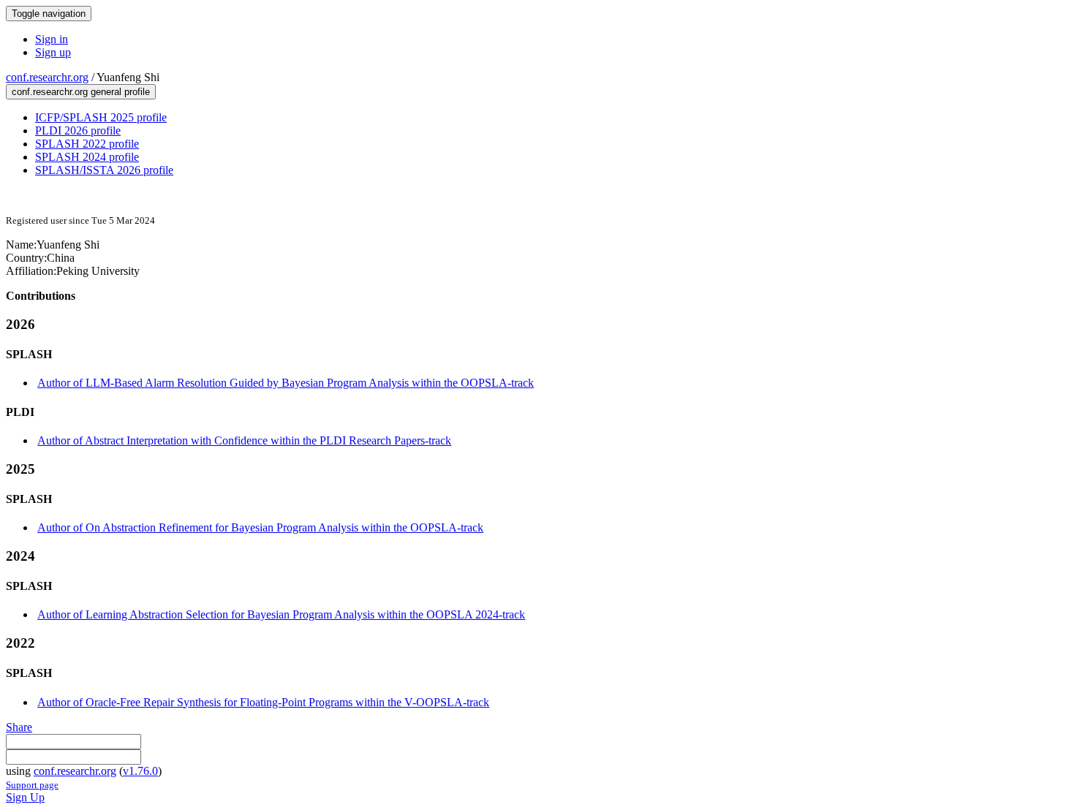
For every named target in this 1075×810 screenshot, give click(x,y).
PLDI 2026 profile (78, 130)
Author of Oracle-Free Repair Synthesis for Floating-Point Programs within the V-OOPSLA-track (263, 702)
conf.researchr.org (47, 77)
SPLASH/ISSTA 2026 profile (104, 170)
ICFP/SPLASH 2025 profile (101, 117)
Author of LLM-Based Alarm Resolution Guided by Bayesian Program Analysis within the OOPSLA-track (285, 382)
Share (19, 727)
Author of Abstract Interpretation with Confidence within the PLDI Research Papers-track (244, 440)
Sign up (53, 52)
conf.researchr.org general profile (81, 91)
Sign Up (25, 797)
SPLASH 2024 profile (87, 157)
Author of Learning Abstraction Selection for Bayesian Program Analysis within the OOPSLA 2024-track (281, 614)
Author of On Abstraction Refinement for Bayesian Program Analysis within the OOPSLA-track (260, 527)
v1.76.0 (140, 771)
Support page (32, 784)
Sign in (51, 39)
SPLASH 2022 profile (87, 143)
